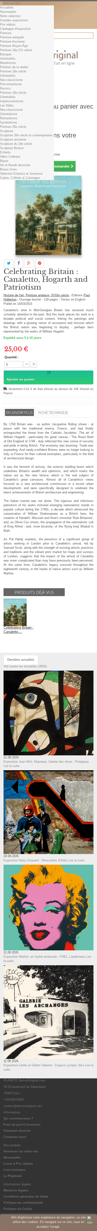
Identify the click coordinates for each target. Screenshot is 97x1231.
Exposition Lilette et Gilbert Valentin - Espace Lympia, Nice (44, 1065)
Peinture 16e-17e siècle (16, 50)
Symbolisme (8, 122)
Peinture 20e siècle (13, 126)
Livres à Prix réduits (18, 1163)
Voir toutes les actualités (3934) (25, 666)
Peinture (5, 33)
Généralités (8, 58)
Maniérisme (8, 63)
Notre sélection (10, 16)
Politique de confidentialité (23, 1202)
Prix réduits (8, 24)
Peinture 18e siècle (13, 71)
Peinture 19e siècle (13, 92)
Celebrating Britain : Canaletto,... (18, 629)
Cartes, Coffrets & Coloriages (20, 178)
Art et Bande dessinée (15, 165)
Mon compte (12, 3)
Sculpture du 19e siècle (16, 144)
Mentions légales (16, 1190)
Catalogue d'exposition (15, 29)
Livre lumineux (14, 1170)
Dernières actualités (20, 659)
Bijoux (4, 161)
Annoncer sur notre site (21, 1151)
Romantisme (8, 118)
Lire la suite (11, 766)
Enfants (5, 152)
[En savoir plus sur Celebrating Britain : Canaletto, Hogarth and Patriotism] (15, 612)
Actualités (7, 7)
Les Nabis (7, 105)
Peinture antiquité (12, 37)
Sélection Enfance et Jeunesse (21, 173)
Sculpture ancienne (13, 139)
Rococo (5, 88)
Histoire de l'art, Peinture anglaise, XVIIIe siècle (37, 295)
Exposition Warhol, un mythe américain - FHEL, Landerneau (44, 956)
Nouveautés (8, 11)
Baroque (5, 54)
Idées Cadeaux (10, 156)
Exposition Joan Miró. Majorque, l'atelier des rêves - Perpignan (46, 761)
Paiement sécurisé (17, 1131)
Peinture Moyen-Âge (14, 46)
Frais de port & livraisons (22, 1124)
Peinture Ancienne (12, 41)
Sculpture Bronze (12, 148)
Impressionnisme (11, 101)
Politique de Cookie (18, 1209)
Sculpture (6, 131)
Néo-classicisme (11, 80)
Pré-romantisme (11, 84)
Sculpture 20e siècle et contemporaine (26, 135)
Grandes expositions (14, 20)
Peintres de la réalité (14, 67)
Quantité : (11, 357)
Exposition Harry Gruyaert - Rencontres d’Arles (36, 860)
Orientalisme (8, 114)
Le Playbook (13, 1176)
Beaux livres (8, 169)
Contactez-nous (15, 1137)
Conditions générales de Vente (26, 1196)
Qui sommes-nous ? (18, 1118)
